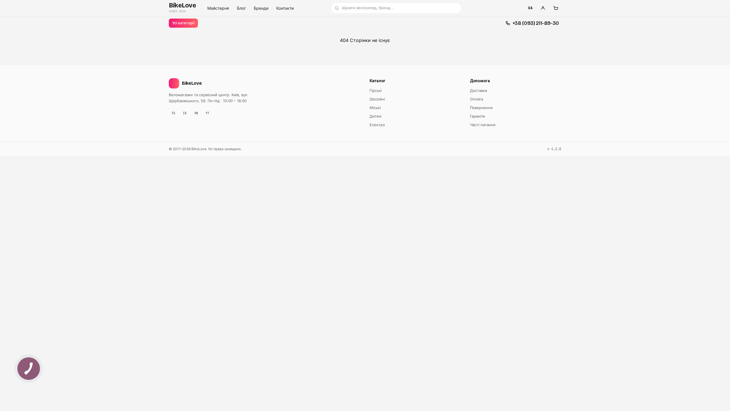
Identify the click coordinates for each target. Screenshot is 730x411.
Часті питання (482, 124)
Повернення (481, 107)
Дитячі (375, 116)
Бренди (261, 8)
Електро (377, 124)
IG (184, 113)
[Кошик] (555, 8)
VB (196, 113)
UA (530, 8)
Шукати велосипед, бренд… (367, 7)
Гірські (376, 90)
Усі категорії (183, 23)
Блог (241, 8)
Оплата (476, 99)
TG (173, 113)
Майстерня (218, 8)
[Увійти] (543, 8)
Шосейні (377, 99)
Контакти (285, 8)
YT (207, 113)
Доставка (478, 90)
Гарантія (477, 116)
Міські (375, 107)
